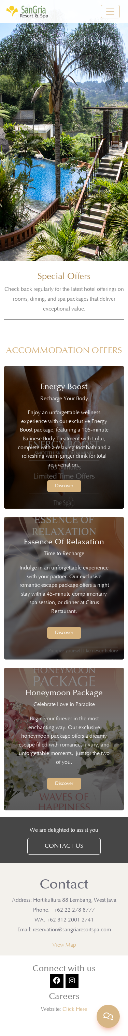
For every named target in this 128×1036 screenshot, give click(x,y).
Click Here (74, 1009)
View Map (64, 945)
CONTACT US (64, 846)
